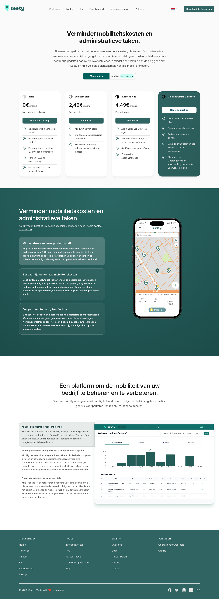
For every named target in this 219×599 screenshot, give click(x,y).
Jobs (115, 550)
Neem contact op (179, 110)
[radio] (96, 76)
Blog (67, 568)
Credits (162, 550)
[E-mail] (198, 590)
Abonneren (86, 120)
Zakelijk (23, 574)
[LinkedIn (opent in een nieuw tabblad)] (191, 590)
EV (20, 562)
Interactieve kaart (75, 544)
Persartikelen (119, 556)
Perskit (116, 562)
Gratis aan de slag (39, 120)
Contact (116, 568)
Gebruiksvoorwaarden (171, 544)
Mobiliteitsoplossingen (77, 562)
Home (22, 544)
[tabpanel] (147, 462)
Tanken (23, 556)
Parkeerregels (73, 556)
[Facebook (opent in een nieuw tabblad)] (169, 590)
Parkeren (24, 550)
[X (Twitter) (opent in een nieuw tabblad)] (177, 590)
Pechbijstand (26, 568)
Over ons (117, 544)
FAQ (67, 550)
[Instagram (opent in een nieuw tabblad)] (184, 590)
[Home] (14, 9)
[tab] (62, 251)
